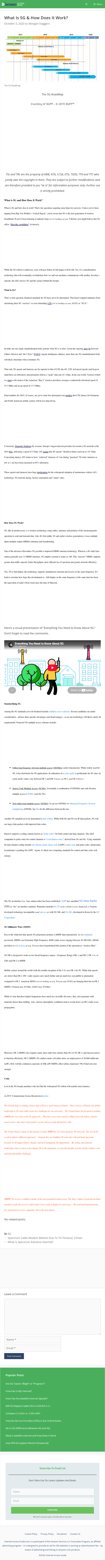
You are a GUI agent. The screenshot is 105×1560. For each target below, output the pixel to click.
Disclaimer (62, 1534)
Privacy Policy (47, 1534)
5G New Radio (88, 901)
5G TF (57, 906)
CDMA (30, 793)
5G (9, 1234)
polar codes (49, 833)
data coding (48, 818)
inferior (43, 912)
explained (88, 934)
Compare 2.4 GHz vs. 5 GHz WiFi (23, 1413)
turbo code (70, 844)
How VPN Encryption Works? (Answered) (27, 1443)
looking (22, 945)
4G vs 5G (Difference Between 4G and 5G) (28, 1428)
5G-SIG (68, 912)
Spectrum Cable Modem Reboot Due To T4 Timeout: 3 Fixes (45, 1238)
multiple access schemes (59, 711)
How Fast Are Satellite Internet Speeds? (26, 1398)
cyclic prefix (69, 773)
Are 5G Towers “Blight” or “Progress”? (25, 1383)
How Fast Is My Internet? (19, 1391)
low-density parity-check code (45, 844)
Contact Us (75, 1534)
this (37, 808)
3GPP (63, 901)
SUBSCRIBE (52, 1510)
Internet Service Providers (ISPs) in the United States (33, 1420)
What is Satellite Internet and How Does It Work (31, 1435)
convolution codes (54, 839)
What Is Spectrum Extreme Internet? (30, 1242)
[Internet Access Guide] (13, 4)
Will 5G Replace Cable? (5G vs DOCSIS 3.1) (28, 1405)
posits (45, 1095)
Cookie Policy (31, 1534)
